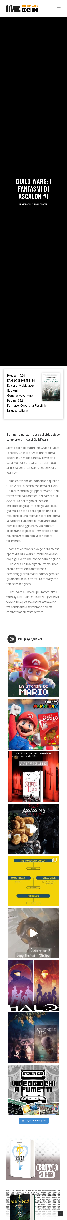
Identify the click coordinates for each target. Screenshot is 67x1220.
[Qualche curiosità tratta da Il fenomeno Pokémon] (33, 881)
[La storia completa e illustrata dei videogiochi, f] (33, 1090)
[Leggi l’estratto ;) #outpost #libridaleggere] (33, 933)
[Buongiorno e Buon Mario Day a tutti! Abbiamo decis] (33, 724)
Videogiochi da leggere (35, 204)
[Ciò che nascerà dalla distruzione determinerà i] (33, 985)
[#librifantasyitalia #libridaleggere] (33, 776)
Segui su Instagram (35, 1120)
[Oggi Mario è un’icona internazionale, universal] (33, 672)
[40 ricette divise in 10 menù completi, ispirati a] (33, 829)
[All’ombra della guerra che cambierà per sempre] (33, 1037)
